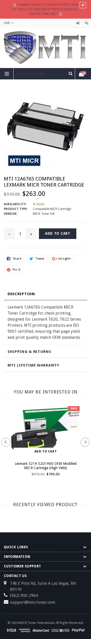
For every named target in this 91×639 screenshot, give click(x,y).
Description (21, 294)
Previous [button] (6, 442)
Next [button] (85, 442)
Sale (74, 408)
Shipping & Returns (29, 351)
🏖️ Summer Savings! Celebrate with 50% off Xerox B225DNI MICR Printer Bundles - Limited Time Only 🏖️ (45, 9)
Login (78, 23)
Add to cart (45, 451)
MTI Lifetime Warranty (33, 365)
